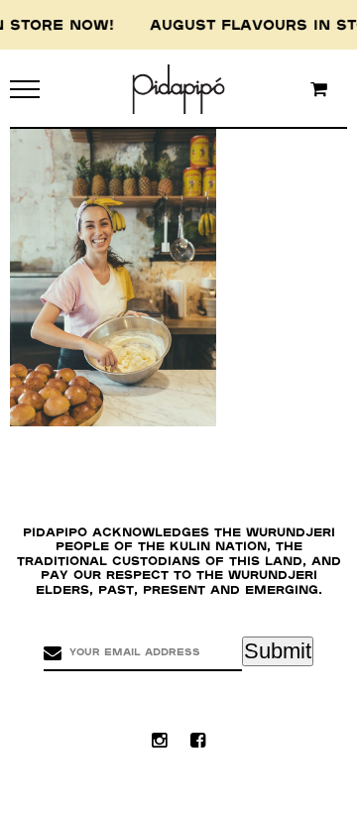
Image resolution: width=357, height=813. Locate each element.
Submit (277, 651)
